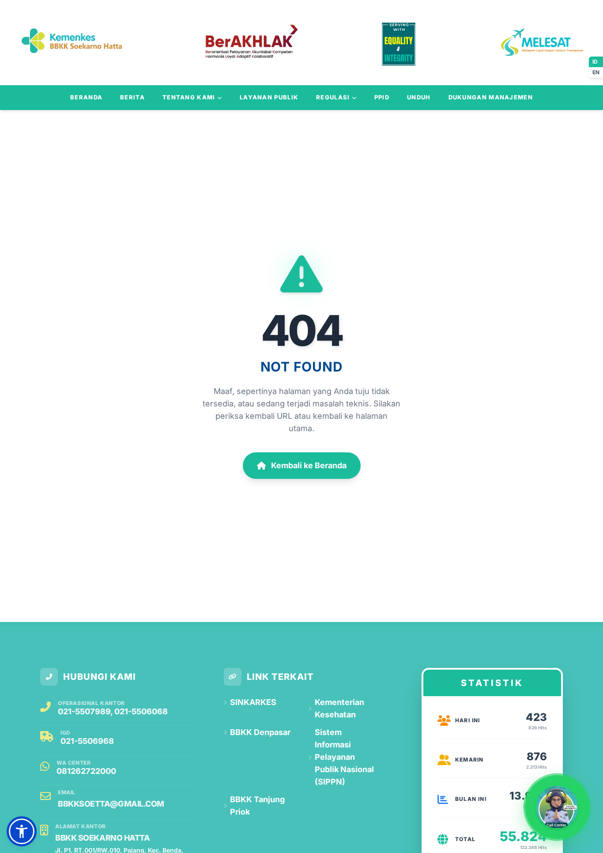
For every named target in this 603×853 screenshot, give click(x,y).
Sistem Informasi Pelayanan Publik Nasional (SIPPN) (344, 757)
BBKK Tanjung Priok (257, 805)
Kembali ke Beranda (309, 465)
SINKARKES (253, 702)
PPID (381, 97)
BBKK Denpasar (260, 732)
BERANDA (86, 97)
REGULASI (333, 97)
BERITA (132, 97)
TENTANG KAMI (188, 97)
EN (595, 72)
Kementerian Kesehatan (339, 708)
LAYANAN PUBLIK (269, 97)
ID (595, 61)
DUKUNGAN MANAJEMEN (490, 97)
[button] (21, 831)
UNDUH (419, 97)
